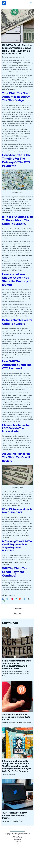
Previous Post (18, 608)
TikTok (26, 673)
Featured (5, 722)
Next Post (17, 614)
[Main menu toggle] (31, 3)
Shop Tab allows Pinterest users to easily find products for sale (16, 717)
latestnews (12, 57)
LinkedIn (26, 671)
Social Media (19, 673)
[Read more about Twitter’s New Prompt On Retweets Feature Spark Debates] (17, 794)
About (17, 844)
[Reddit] (20, 599)
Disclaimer (17, 839)
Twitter (4, 676)
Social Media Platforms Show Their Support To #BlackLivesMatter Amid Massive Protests (16, 665)
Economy (5, 57)
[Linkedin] (16, 599)
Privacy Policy (17, 837)
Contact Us (17, 841)
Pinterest (5, 673)
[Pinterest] (12, 599)
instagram (12, 671)
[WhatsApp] (4, 601)
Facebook (5, 671)
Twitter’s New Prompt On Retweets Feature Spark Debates (14, 815)
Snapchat (12, 673)
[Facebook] (3, 599)
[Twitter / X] (29, 599)
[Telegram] (24, 599)
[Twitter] (7, 599)
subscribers (20, 57)
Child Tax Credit (18, 131)
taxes (19, 244)
